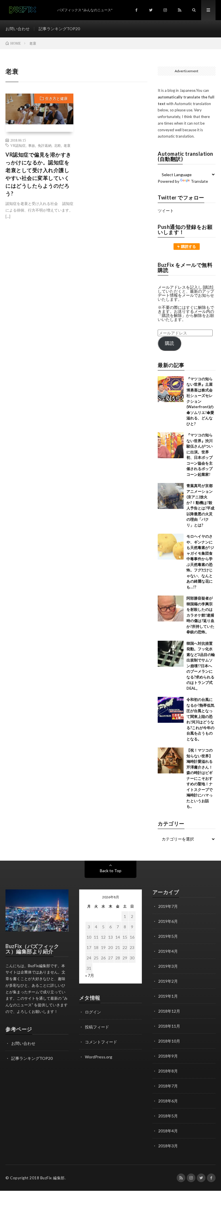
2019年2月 (168, 981)
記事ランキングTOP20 (59, 28)
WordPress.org (98, 1056)
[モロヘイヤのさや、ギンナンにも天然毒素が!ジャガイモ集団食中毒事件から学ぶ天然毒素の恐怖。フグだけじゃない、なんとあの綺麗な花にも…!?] (171, 547)
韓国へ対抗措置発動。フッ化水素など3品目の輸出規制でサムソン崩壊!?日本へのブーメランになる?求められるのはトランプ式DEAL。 (200, 666)
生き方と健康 (56, 98)
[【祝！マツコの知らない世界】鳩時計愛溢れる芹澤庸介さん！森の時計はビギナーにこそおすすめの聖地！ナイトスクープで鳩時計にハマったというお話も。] (171, 760)
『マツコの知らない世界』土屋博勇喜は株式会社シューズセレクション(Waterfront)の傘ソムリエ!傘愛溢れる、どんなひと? (200, 401)
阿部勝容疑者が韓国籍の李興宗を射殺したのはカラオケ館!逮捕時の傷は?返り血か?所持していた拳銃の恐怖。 (200, 615)
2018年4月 (168, 1130)
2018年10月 (169, 1041)
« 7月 (89, 975)
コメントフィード (101, 1041)
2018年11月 (169, 1026)
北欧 (57, 145)
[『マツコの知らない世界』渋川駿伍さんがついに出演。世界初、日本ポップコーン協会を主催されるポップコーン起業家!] (171, 445)
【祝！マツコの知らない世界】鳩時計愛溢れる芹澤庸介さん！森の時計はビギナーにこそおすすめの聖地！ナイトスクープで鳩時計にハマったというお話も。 (199, 778)
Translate (199, 181)
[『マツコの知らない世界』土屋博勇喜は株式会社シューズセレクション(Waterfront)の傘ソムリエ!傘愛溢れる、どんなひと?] (171, 389)
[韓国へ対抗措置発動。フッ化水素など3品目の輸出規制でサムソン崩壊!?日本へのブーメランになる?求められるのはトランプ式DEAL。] (171, 654)
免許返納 (45, 145)
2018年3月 (168, 1145)
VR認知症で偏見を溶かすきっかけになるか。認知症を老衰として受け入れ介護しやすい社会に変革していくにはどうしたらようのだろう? (38, 174)
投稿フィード (97, 1026)
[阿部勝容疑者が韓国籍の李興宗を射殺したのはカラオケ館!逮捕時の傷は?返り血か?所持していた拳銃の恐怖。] (171, 608)
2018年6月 (168, 1100)
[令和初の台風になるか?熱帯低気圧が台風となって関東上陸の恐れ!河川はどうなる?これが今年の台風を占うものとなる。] (171, 710)
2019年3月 (168, 966)
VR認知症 (18, 145)
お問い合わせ (17, 28)
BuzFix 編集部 (52, 1178)
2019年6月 (168, 921)
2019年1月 (168, 996)
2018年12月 (169, 1011)
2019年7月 (168, 906)
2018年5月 (168, 1115)
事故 (31, 145)
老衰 (67, 145)
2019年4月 (168, 951)
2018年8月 (168, 1070)
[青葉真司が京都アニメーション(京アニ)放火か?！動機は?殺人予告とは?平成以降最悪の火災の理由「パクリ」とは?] (171, 496)
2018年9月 (168, 1055)
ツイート (166, 210)
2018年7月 (168, 1085)
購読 (169, 343)
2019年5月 (168, 936)
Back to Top (110, 870)
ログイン (93, 1011)
